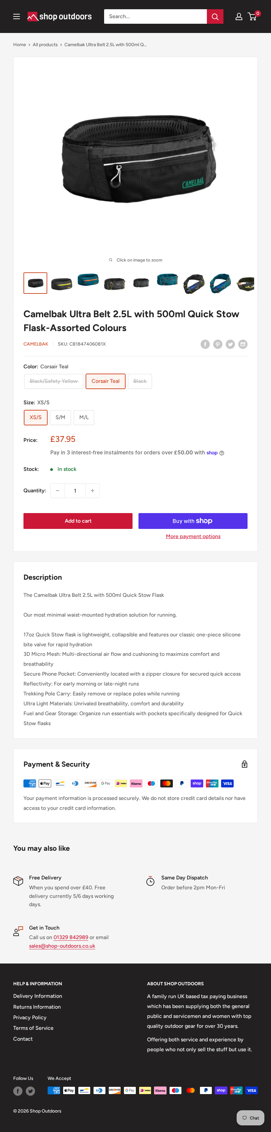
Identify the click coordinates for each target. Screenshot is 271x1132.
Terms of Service (33, 1028)
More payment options (193, 536)
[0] (252, 16)
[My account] (239, 16)
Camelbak (35, 344)
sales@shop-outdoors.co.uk (62, 946)
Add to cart (78, 521)
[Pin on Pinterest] (217, 344)
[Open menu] (16, 16)
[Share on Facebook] (205, 344)
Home (19, 44)
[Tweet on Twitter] (230, 344)
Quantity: (34, 490)
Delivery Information (37, 996)
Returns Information (37, 1007)
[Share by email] (243, 344)
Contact (23, 1039)
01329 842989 (71, 937)
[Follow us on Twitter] (30, 1091)
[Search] (215, 16)
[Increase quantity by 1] (92, 491)
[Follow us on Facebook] (17, 1091)
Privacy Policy (30, 1017)
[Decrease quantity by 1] (57, 491)
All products (45, 44)
